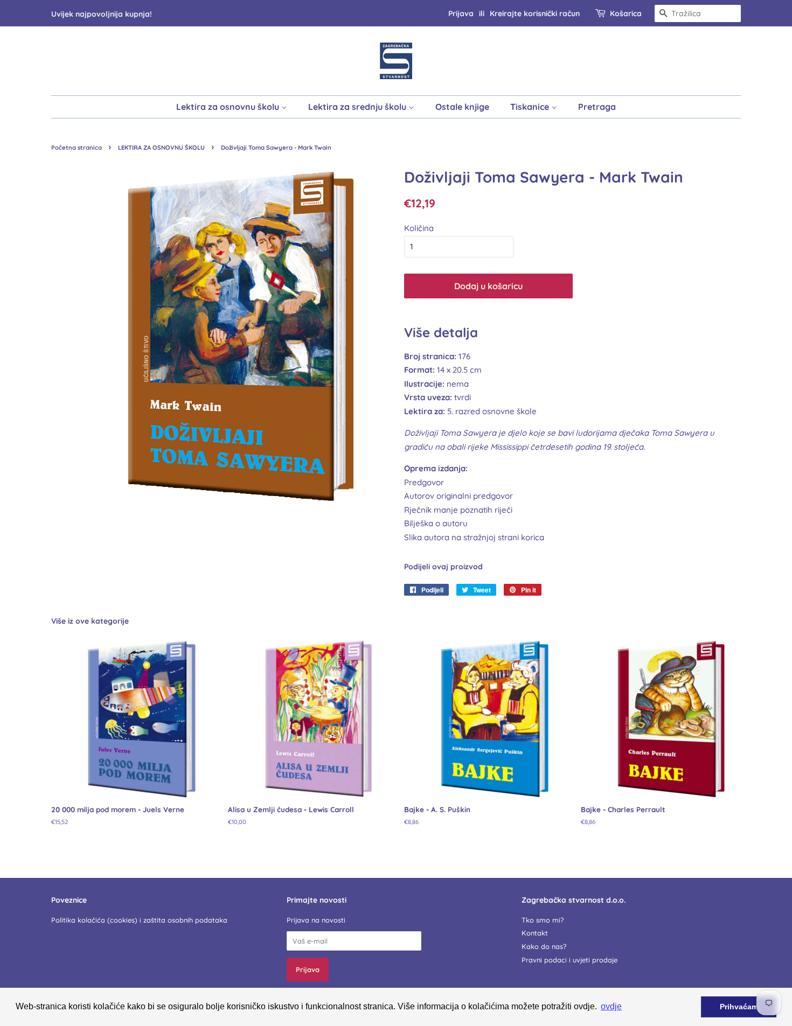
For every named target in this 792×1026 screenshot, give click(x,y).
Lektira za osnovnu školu (228, 106)
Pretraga (597, 106)
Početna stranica (76, 147)
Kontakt (535, 933)
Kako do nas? (544, 946)
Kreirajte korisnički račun (535, 13)
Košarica (626, 13)
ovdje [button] (611, 1006)
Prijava (461, 13)
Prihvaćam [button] (739, 1006)
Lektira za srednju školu (358, 106)
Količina (419, 228)
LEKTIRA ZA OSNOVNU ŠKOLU (161, 147)
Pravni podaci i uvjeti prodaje (569, 959)
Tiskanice (530, 106)
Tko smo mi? (543, 920)
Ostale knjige (462, 106)
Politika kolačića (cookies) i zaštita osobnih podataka (139, 920)
